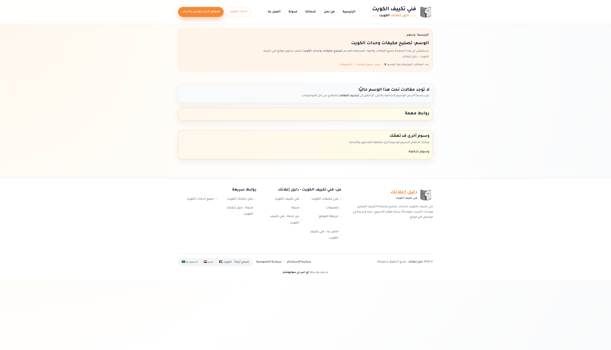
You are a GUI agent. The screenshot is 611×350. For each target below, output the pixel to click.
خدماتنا (310, 12)
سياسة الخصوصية (269, 262)
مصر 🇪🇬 (208, 262)
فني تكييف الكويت (286, 199)
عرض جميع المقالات (368, 64)
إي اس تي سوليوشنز (296, 272)
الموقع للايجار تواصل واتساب (201, 11)
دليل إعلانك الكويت (240, 199)
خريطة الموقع (328, 216)
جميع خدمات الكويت (200, 199)
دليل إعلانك (415, 262)
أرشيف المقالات (348, 95)
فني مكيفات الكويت (324, 199)
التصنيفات (346, 64)
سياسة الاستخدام (299, 262)
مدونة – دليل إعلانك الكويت (240, 211)
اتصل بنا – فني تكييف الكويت (324, 235)
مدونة (293, 12)
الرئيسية (349, 12)
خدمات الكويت (238, 11)
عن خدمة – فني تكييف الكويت (284, 220)
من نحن (329, 12)
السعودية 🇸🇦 (190, 262)
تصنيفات (332, 208)
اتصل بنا (274, 12)
